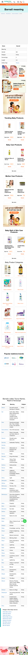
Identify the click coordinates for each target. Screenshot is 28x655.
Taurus (17, 63)
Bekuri (3, 407)
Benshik (4, 456)
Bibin (3, 506)
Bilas (3, 597)
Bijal (3, 545)
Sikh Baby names (7, 622)
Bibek (3, 470)
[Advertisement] (14, 29)
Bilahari (3, 590)
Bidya (3, 528)
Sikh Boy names (6, 623)
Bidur (3, 521)
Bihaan (3, 538)
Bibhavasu (4, 486)
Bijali (3, 547)
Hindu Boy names (7, 613)
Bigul (3, 535)
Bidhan (3, 511)
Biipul (3, 540)
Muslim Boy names (7, 618)
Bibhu (3, 503)
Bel (2, 412)
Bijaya (3, 553)
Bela (3, 422)
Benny (3, 448)
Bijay (3, 550)
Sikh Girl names (6, 625)
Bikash (3, 574)
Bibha (3, 478)
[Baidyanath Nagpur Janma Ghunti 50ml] (22, 152)
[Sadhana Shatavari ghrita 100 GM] (22, 125)
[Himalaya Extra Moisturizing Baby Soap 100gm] (9, 239)
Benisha (4, 442)
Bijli (2, 560)
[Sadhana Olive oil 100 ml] (9, 152)
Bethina (3, 465)
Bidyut (3, 531)
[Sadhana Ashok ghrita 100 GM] (9, 125)
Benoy (3, 454)
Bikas (3, 569)
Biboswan (4, 509)
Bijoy (3, 562)
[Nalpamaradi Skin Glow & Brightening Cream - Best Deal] (9, 183)
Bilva (3, 605)
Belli (3, 432)
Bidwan (3, 525)
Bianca (3, 467)
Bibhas (3, 483)
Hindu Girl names (7, 615)
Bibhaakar (4, 480)
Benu (3, 459)
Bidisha (3, 516)
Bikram (3, 581)
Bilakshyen (4, 592)
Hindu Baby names (7, 611)
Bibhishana (4, 494)
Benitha (3, 445)
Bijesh (3, 555)
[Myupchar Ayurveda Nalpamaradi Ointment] (22, 183)
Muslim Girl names (7, 620)
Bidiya (3, 518)
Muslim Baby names (7, 617)
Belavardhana (5, 429)
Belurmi (3, 438)
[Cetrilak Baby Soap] (22, 239)
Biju (3, 567)
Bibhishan (4, 488)
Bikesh (3, 578)
